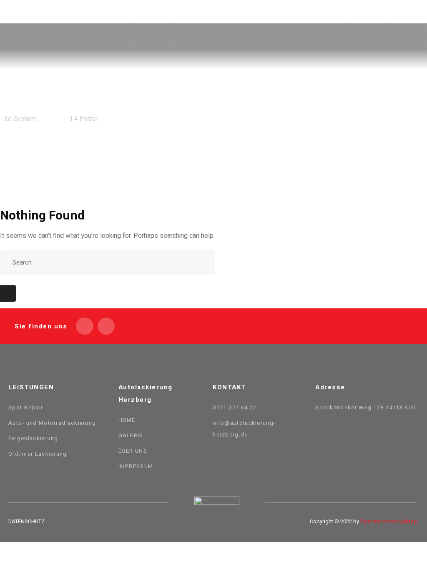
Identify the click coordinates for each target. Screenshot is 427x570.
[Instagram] (106, 326)
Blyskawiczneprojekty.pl (389, 521)
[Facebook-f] (84, 326)
